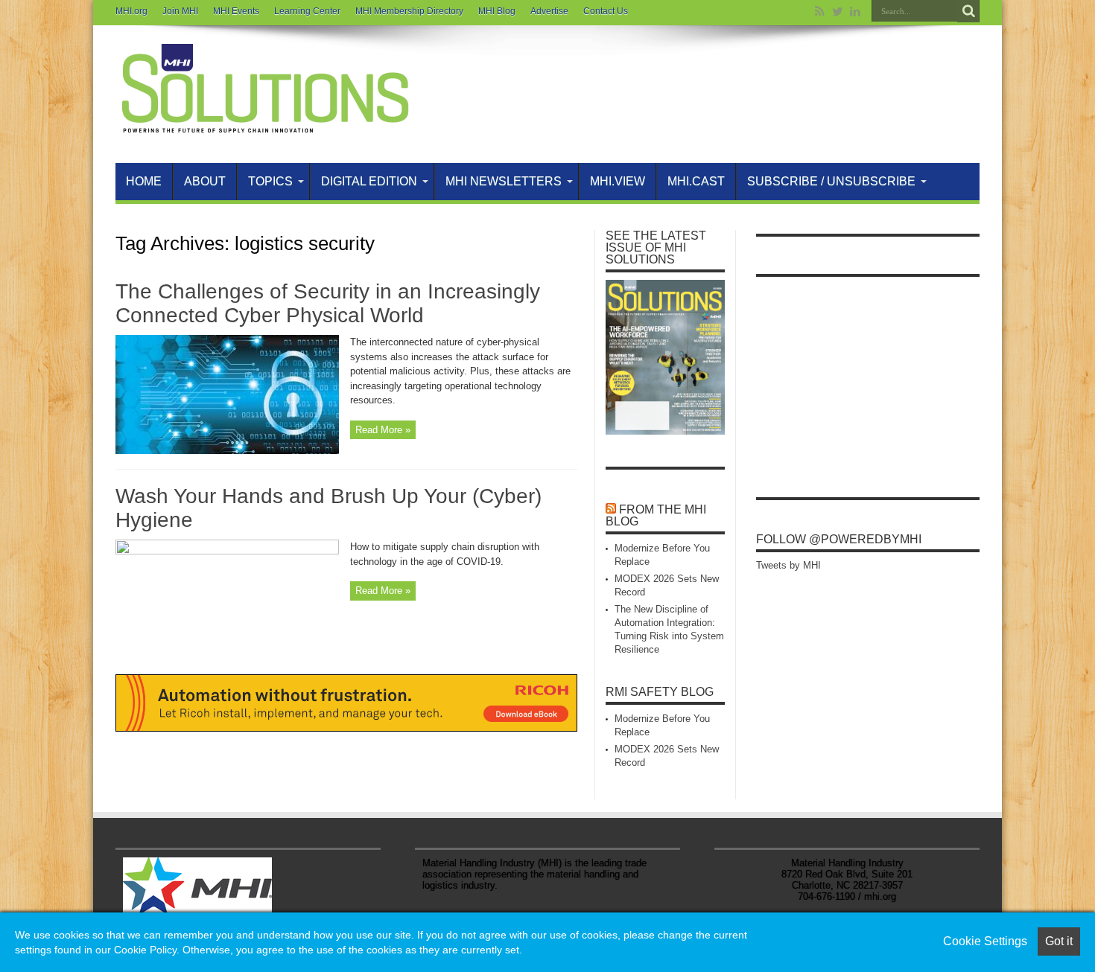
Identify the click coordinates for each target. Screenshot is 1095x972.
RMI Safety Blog (660, 691)
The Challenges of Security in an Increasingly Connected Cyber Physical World (327, 303)
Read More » (382, 429)
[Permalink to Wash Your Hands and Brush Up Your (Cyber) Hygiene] (227, 551)
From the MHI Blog (656, 515)
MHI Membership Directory (409, 11)
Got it (1059, 941)
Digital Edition (369, 181)
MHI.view (617, 181)
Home (144, 181)
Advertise (549, 11)
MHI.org (131, 11)
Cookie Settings (985, 941)
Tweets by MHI (788, 565)
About (205, 181)
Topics (270, 181)
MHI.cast (696, 181)
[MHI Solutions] (264, 126)
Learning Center (307, 11)
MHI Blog (496, 11)
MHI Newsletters (503, 181)
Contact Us (605, 11)
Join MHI (180, 11)
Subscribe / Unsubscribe (831, 181)
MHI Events (236, 11)
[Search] (968, 11)
